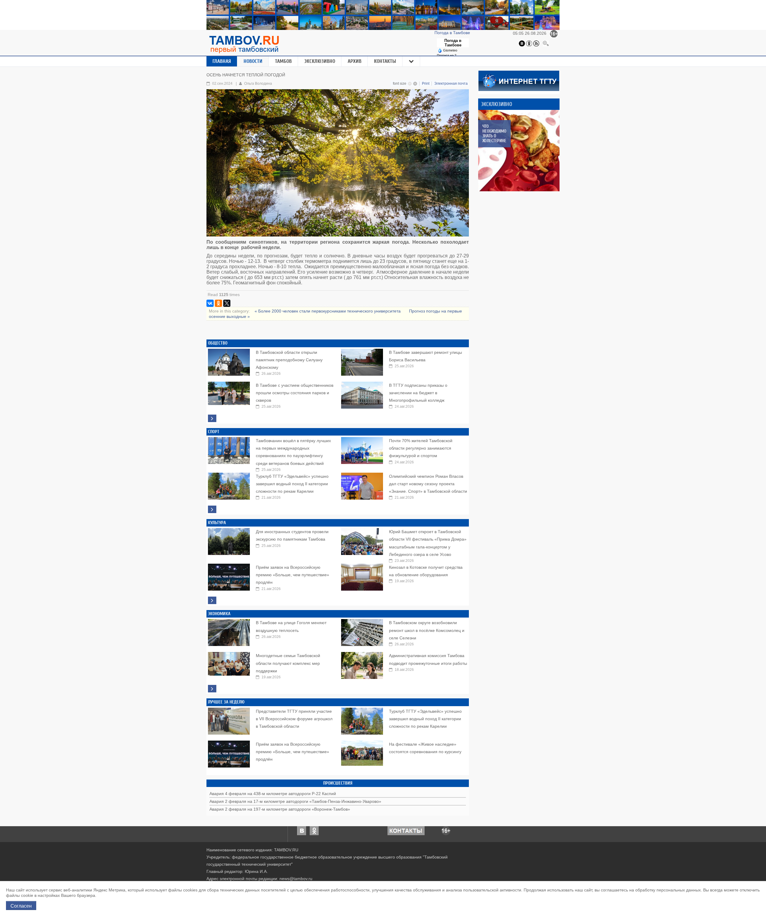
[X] (226, 303)
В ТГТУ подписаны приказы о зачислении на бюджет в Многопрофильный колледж (418, 393)
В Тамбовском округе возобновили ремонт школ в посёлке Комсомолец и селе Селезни (426, 630)
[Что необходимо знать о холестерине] (519, 150)
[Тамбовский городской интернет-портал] (243, 44)
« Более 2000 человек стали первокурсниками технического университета (328, 311)
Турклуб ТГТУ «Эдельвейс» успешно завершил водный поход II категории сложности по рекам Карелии (292, 484)
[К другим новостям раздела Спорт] (212, 509)
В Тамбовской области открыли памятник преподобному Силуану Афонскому (289, 360)
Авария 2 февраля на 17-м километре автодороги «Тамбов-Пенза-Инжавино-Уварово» (295, 801)
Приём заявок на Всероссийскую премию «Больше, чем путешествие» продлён (292, 575)
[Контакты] (406, 830)
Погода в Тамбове (452, 32)
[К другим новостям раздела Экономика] (212, 688)
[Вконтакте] (522, 43)
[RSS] (536, 43)
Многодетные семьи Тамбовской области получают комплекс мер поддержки (288, 663)
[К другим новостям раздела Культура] (212, 600)
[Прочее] (411, 61)
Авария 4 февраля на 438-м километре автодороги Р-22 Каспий (272, 793)
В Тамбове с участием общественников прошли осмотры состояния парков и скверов (294, 393)
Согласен (21, 905)
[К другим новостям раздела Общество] (212, 418)
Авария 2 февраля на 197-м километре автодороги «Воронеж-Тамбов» (279, 809)
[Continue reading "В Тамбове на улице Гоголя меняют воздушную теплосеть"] (229, 631)
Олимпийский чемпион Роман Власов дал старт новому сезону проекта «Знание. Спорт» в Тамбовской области (428, 484)
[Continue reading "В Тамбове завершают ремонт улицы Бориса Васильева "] (362, 361)
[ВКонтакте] (210, 303)
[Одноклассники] (529, 43)
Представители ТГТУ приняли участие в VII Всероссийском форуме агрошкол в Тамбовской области (294, 719)
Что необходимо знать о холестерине (494, 133)
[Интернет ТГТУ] (518, 80)
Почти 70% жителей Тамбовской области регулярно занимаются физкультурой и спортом (420, 448)
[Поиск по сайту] (546, 43)
